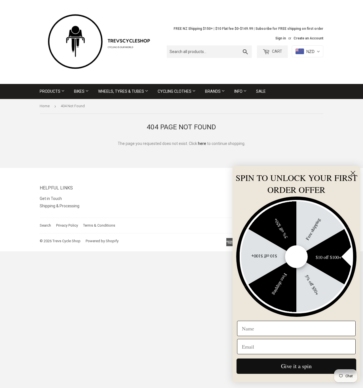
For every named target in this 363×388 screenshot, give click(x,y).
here (202, 143)
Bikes (79, 91)
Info (238, 91)
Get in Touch (51, 198)
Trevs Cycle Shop (66, 241)
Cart (276, 51)
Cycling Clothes (175, 91)
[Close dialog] (353, 173)
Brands (213, 91)
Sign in (280, 38)
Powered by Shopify (102, 241)
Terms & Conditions (99, 225)
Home (45, 106)
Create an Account (308, 38)
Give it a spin (296, 366)
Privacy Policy (67, 225)
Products (50, 91)
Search (45, 225)
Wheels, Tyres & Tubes (121, 91)
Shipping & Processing (59, 206)
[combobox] (209, 51)
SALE (261, 91)
